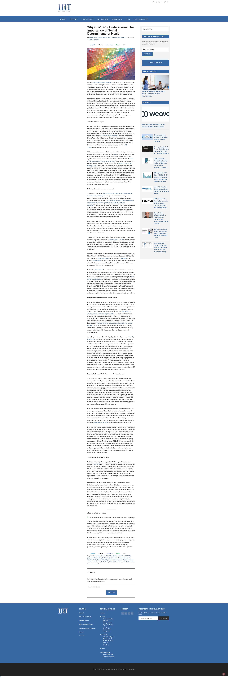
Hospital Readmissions (124, 558)
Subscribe (82, 636)
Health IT (102, 617)
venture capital (94, 564)
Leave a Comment (94, 39)
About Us (81, 613)
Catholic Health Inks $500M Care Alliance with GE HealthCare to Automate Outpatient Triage (161, 233)
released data (97, 260)
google (89, 558)
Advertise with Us (84, 620)
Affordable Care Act (100, 556)
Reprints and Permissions (86, 624)
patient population (118, 560)
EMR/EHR (105, 621)
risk (110, 562)
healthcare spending (108, 558)
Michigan (124, 258)
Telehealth (106, 643)
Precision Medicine (108, 641)
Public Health (104, 562)
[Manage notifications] (223, 674)
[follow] (157, 2)
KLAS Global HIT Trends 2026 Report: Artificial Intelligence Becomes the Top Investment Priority (160, 247)
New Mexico (98, 270)
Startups (102, 648)
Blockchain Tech (107, 639)
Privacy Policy (131, 669)
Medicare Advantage (108, 656)
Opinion (102, 613)
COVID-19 (97, 464)
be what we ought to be (100, 422)
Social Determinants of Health (102, 82)
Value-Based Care (105, 652)
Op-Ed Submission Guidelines (87, 628)
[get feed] (154, 2)
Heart (115, 558)
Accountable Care (108, 654)
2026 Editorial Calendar (85, 617)
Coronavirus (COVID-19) (124, 556)
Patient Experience (107, 560)
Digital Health (104, 635)
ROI (115, 154)
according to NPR (103, 258)
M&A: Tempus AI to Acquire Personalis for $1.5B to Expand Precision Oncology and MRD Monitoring (161, 203)
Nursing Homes (97, 560)
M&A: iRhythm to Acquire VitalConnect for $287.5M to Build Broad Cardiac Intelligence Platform (160, 163)
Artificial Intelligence (111, 556)
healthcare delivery (97, 558)
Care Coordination (108, 619)
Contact (81, 632)
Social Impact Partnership (109, 136)
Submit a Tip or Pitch (155, 63)
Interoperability (107, 623)
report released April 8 (116, 240)
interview (89, 560)
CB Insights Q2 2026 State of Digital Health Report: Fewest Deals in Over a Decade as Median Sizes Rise (161, 177)
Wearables (106, 645)
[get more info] (168, 2)
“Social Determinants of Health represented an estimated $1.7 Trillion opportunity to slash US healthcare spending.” (110, 203)
